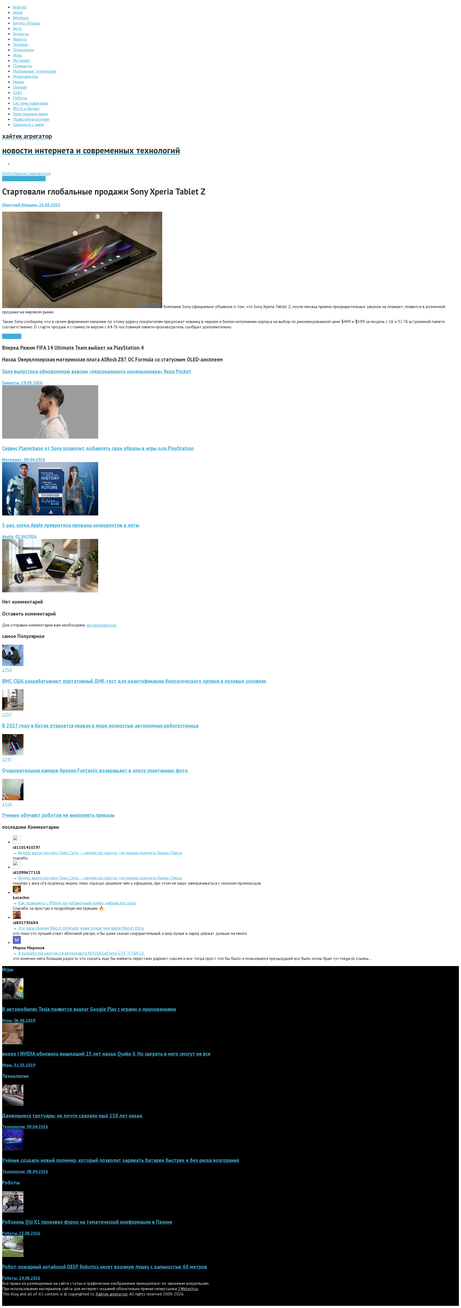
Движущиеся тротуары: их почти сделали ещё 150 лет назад (72, 1115)
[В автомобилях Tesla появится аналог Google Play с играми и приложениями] (12, 997)
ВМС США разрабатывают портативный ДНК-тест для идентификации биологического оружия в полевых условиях (134, 681)
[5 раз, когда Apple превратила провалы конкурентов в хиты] (50, 590)
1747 (7, 759)
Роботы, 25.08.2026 (21, 1233)
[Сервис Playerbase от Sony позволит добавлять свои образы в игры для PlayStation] (50, 514)
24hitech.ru (188, 1288)
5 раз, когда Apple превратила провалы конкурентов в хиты (70, 525)
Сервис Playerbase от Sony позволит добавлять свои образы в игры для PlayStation (98, 448)
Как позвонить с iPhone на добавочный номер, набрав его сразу (77, 902)
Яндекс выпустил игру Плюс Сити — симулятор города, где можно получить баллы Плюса (100, 852)
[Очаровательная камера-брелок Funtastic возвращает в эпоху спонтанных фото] (12, 754)
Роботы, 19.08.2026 (21, 1278)
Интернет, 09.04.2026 (23, 459)
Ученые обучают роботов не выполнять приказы (58, 815)
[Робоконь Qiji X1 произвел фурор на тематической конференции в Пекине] (12, 1211)
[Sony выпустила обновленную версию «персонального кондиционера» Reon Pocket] (50, 437)
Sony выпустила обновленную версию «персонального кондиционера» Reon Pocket (96, 371)
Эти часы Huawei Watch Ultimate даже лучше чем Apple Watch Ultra (81, 928)
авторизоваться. (101, 625)
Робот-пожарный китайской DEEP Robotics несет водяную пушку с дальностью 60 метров (104, 1266)
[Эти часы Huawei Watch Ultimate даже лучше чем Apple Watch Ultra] (17, 917)
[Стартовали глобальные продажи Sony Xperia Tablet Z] (82, 306)
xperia (16, 336)
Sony (6, 336)
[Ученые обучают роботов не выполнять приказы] (12, 798)
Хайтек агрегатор (112, 1294)
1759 (7, 669)
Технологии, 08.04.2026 (25, 1171)
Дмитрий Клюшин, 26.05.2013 (31, 204)
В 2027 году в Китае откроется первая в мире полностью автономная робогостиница (100, 725)
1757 (7, 714)
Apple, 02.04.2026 (19, 536)
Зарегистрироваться (32, 173)
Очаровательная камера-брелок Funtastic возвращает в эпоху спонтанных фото (95, 770)
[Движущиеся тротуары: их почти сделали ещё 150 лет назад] (12, 1104)
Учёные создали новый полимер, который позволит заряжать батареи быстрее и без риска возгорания (120, 1160)
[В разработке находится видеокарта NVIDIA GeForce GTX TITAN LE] (17, 942)
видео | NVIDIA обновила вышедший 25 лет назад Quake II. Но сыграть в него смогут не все (106, 1053)
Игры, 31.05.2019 (18, 1064)
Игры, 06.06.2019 (18, 1020)
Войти (8, 173)
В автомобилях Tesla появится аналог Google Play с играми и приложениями (89, 1009)
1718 (7, 804)
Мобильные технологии (24, 178)
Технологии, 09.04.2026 (25, 1126)
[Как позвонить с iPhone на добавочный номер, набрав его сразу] (17, 892)
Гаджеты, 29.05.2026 (22, 382)
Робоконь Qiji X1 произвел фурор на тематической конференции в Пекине (87, 1222)
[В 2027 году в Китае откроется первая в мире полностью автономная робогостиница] (12, 709)
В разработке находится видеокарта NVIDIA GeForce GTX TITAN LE (81, 953)
